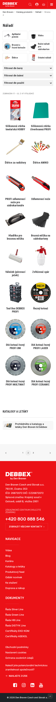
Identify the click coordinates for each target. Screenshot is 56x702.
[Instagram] (23, 686)
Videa (8, 550)
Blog (7, 555)
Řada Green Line (14, 614)
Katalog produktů (24, 12)
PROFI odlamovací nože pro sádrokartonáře (15, 202)
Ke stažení (11, 582)
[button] (15, 110)
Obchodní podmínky (17, 647)
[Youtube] (41, 686)
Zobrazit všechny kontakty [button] (25, 526)
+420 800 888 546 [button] (25, 519)
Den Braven (8, 12)
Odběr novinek (13, 577)
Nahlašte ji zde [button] (18, 676)
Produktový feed (14, 571)
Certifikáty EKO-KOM (17, 630)
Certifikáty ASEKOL (16, 636)
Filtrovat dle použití (14, 82)
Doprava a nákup (15, 588)
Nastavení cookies (15, 652)
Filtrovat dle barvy (13, 68)
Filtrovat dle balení (13, 75)
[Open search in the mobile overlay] (30, 4)
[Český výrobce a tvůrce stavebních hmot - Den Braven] (18, 476)
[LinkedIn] (32, 686)
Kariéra (9, 561)
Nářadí (38, 12)
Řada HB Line (12, 620)
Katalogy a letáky (15, 566)
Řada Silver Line (14, 609)
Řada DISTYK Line (15, 625)
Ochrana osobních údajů (19, 657)
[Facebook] (15, 686)
